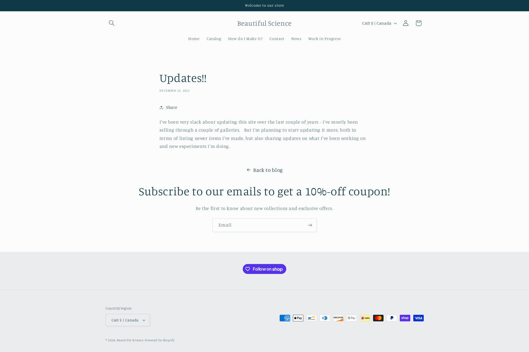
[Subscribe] (310, 225)
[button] (112, 23)
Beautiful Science (130, 340)
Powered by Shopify (160, 340)
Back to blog (268, 170)
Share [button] (171, 107)
